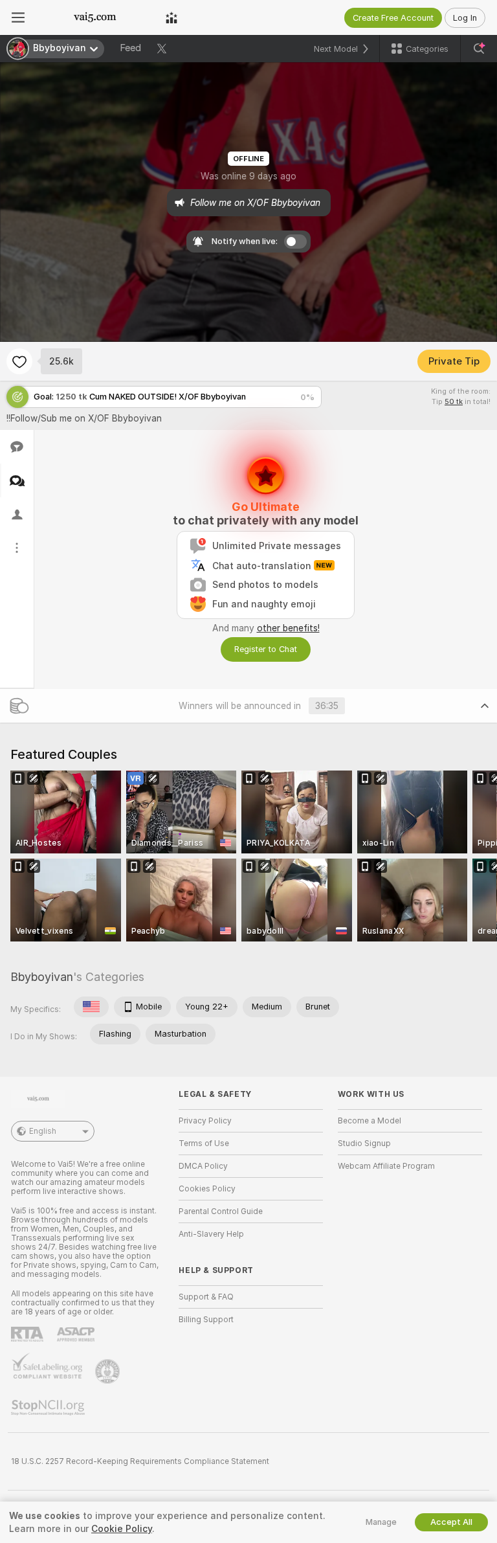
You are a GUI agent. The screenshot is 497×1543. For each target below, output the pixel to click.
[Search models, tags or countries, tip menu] (479, 48)
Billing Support (206, 1319)
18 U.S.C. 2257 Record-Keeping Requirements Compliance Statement (140, 1461)
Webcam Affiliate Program (386, 1166)
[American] (91, 1007)
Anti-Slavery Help (211, 1234)
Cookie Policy (121, 1529)
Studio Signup (364, 1143)
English (42, 1131)
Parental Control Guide (221, 1211)
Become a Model (369, 1120)
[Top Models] (171, 17)
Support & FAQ (206, 1296)
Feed (130, 48)
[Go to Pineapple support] (108, 1371)
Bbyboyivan (41, 977)
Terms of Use (204, 1143)
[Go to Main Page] (95, 17)
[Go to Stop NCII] (49, 1407)
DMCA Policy (203, 1166)
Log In (465, 18)
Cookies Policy (207, 1188)
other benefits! (288, 628)
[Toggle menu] (18, 17)
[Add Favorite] (19, 361)
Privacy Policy (205, 1120)
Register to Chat (265, 649)
